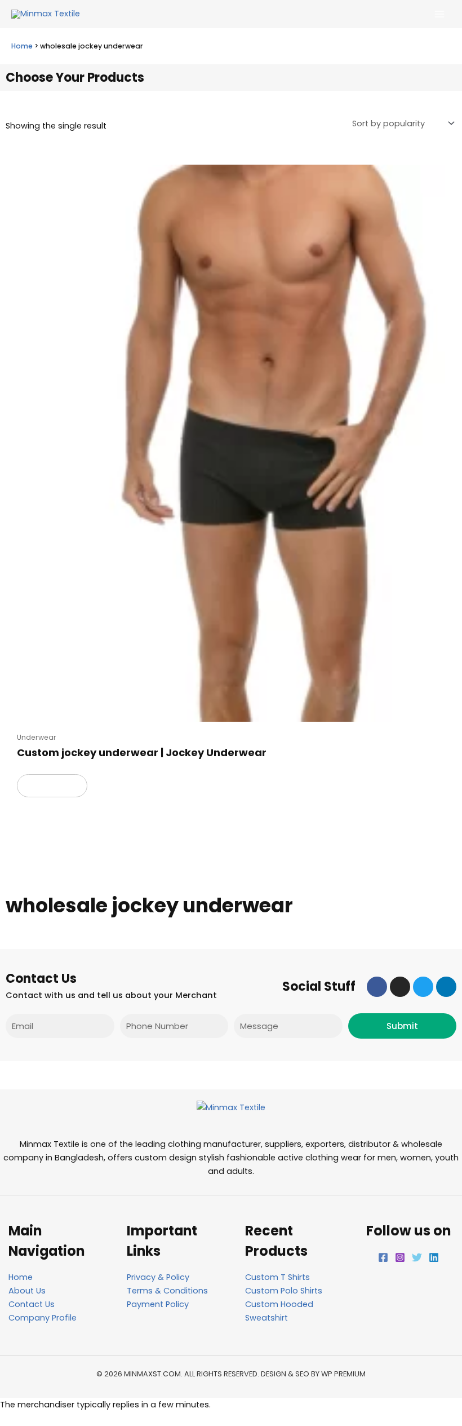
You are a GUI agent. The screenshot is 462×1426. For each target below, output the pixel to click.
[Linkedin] (434, 1257)
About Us (27, 1290)
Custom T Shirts (277, 1277)
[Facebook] (383, 1257)
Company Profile (42, 1317)
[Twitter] (417, 1257)
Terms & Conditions (167, 1290)
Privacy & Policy (158, 1277)
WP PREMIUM (343, 1374)
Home (22, 46)
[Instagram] (400, 1257)
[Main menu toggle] (439, 14)
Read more (52, 785)
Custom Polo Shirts (283, 1290)
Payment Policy (158, 1304)
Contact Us (31, 1304)
